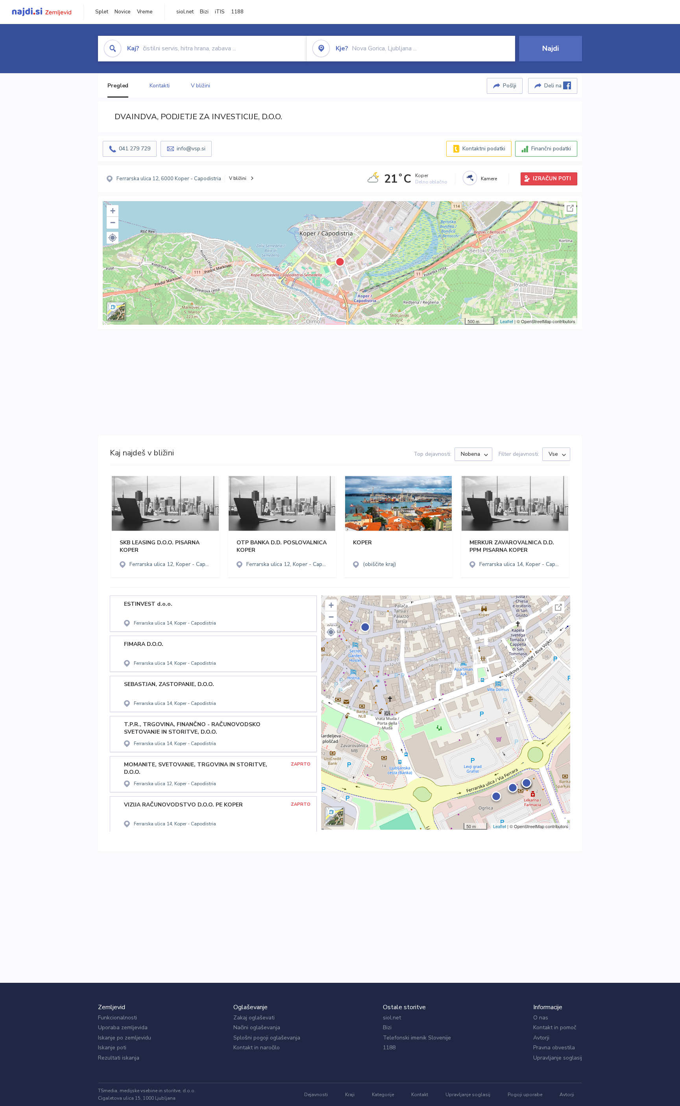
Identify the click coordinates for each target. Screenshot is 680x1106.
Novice (123, 11)
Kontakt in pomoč (554, 1027)
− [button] (112, 222)
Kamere (489, 179)
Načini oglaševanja (256, 1027)
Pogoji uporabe (525, 1094)
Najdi (550, 48)
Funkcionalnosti (117, 1017)
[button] (112, 238)
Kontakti (159, 85)
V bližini (200, 85)
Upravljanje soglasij (557, 1058)
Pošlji (509, 85)
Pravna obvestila (554, 1047)
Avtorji (541, 1037)
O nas (540, 1017)
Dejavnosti (316, 1094)
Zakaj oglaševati (254, 1017)
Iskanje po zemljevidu (124, 1037)
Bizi (204, 11)
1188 (237, 11)
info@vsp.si (191, 148)
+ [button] (112, 211)
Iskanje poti (112, 1047)
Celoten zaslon (570, 208)
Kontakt (419, 1094)
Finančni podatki (551, 148)
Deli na (553, 85)
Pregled (117, 85)
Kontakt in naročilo (256, 1047)
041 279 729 (134, 148)
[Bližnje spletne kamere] (470, 178)
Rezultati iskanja (118, 1058)
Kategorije (383, 1094)
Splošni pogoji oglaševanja (266, 1037)
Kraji (350, 1094)
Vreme (145, 11)
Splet (101, 11)
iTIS (220, 11)
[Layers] (116, 311)
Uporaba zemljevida (123, 1027)
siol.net (185, 11)
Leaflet (506, 321)
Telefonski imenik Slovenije (417, 1037)
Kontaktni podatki (483, 148)
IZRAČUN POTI (552, 178)
